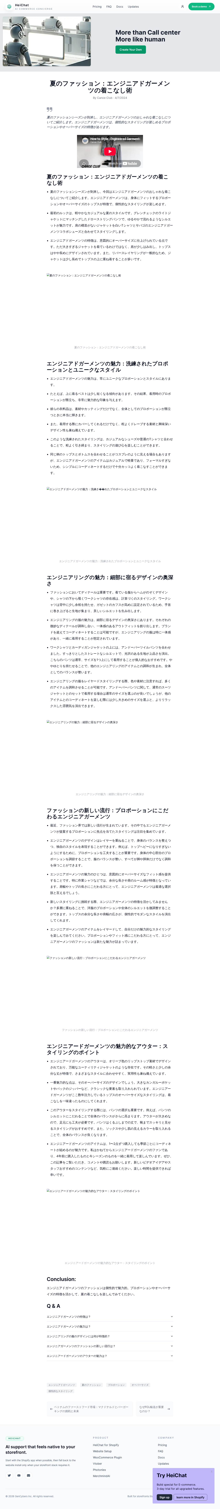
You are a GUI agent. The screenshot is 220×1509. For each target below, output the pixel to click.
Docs (119, 6)
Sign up (164, 1497)
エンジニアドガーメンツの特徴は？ (69, 1316)
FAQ (109, 6)
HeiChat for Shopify (106, 1445)
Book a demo (199, 6)
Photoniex (99, 1469)
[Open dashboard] (182, 6)
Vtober (97, 1463)
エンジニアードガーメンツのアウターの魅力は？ (77, 1356)
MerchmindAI (101, 1476)
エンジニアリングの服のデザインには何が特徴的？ (78, 1336)
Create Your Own (131, 49)
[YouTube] (19, 1475)
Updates (133, 6)
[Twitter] (9, 1475)
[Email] (28, 1475)
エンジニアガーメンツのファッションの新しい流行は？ (81, 1346)
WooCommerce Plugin (107, 1457)
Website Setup (102, 1451)
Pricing (97, 6)
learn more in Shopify (190, 1497)
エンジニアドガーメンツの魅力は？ (69, 1326)
